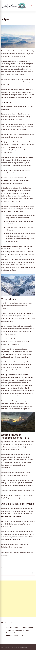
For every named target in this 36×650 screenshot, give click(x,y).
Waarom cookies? (13, 627)
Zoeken (3, 568)
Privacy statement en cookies (17, 630)
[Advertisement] (18, 599)
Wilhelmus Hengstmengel (21, 647)
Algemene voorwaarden (15, 635)
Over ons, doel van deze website (18, 633)
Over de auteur (27, 627)
